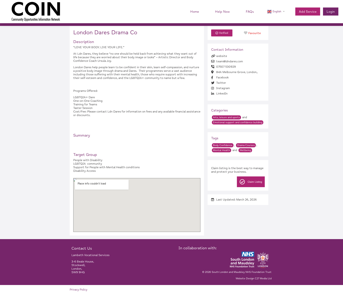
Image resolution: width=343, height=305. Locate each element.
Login (331, 12)
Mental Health (221, 150)
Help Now (222, 12)
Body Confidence (222, 145)
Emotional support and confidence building (237, 122)
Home (194, 12)
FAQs (250, 12)
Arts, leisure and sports (226, 117)
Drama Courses (246, 145)
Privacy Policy (78, 289)
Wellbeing (245, 150)
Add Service (308, 12)
